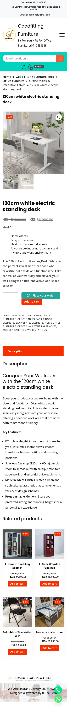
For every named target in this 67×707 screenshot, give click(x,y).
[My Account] (24, 67)
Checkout (43, 678)
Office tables (26, 319)
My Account (25, 678)
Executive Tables (30, 315)
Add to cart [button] (17, 583)
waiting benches (45, 326)
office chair (25, 326)
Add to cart (32, 301)
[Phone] (58, 690)
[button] (58, 117)
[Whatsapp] (58, 699)
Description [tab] (15, 351)
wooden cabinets (14, 330)
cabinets (37, 322)
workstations (37, 330)
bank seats (23, 322)
